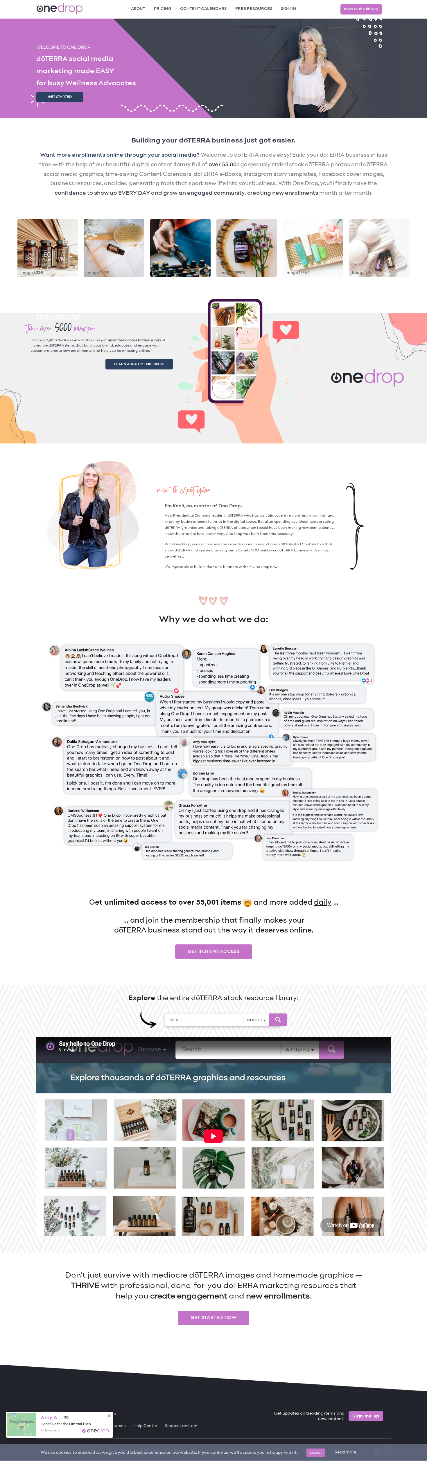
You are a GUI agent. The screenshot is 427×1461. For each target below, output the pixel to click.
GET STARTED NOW (213, 1318)
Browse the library (361, 9)
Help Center (145, 1426)
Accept (315, 1452)
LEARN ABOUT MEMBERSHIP (146, 363)
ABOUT (138, 9)
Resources (115, 1426)
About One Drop (81, 1426)
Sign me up (365, 1416)
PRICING (162, 9)
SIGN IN (288, 9)
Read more (345, 1452)
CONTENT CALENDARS (203, 9)
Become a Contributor (92, 1414)
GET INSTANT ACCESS (214, 951)
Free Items (47, 1426)
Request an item (181, 1426)
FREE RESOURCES (253, 9)
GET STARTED (60, 97)
